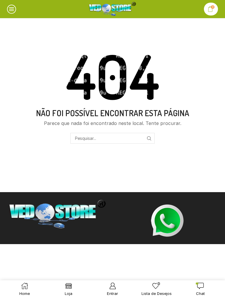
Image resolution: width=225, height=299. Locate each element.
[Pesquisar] (149, 138)
